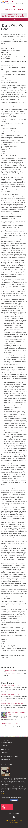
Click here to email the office (8, 751)
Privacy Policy (14, 822)
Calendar (20, 9)
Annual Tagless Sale (9, 670)
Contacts (6, 11)
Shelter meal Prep (9, 673)
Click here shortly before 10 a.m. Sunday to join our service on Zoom (14, 15)
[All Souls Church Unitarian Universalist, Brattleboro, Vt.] (14, 2)
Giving (13, 9)
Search (7, 9)
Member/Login (15, 11)
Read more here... (5, 793)
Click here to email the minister (9, 761)
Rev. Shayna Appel (16, 32)
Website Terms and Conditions (14, 820)
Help (23, 11)
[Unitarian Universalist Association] (7, 807)
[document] (14, 378)
